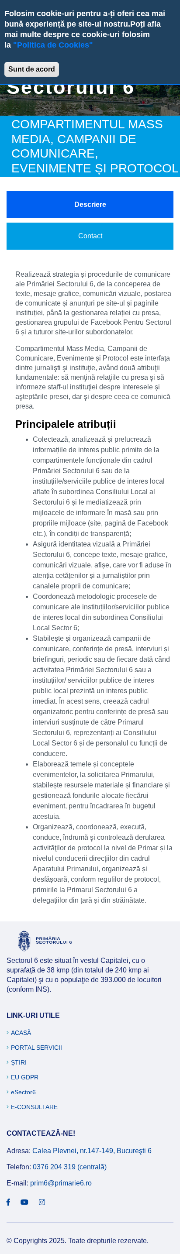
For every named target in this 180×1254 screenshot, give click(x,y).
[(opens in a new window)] (8, 1202)
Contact (90, 236)
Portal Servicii (36, 1047)
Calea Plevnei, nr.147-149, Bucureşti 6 (92, 1150)
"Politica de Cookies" (53, 45)
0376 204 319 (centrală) (70, 1167)
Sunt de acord (31, 69)
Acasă (21, 1032)
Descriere (90, 204)
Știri (19, 1062)
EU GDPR (24, 1077)
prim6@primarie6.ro (61, 1183)
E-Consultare (34, 1106)
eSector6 (23, 1092)
